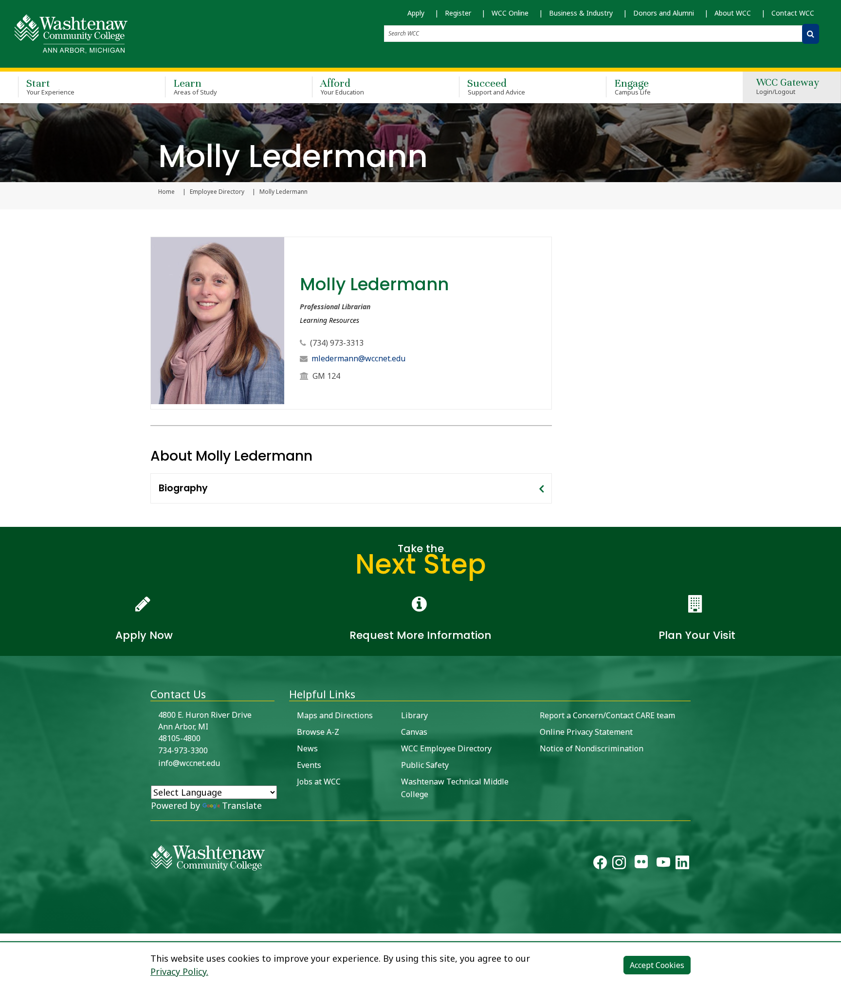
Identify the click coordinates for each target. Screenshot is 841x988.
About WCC (732, 13)
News (307, 748)
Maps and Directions (335, 715)
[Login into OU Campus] (6, 925)
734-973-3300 (183, 750)
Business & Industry (581, 13)
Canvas (414, 732)
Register (458, 13)
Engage (632, 86)
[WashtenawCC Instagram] (619, 864)
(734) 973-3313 (337, 343)
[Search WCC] (810, 34)
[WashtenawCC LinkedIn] (682, 864)
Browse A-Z (318, 732)
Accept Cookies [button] (657, 965)
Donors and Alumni (663, 13)
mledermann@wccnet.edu (358, 358)
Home (166, 192)
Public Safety (425, 765)
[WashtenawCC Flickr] (641, 864)
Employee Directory (217, 192)
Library (414, 715)
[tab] (351, 488)
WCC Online (510, 13)
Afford (342, 86)
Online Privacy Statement (586, 732)
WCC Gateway (787, 87)
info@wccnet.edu (189, 763)
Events (309, 765)
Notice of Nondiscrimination (591, 748)
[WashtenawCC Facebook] (600, 864)
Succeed (496, 86)
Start (50, 86)
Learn (195, 86)
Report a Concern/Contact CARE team (607, 715)
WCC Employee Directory (446, 748)
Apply (415, 13)
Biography (183, 488)
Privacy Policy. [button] (179, 971)
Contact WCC (792, 13)
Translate (242, 805)
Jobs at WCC (319, 781)
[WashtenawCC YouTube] (663, 864)
